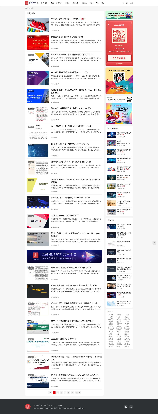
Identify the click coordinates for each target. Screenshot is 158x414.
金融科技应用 (111, 345)
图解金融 (84, 3)
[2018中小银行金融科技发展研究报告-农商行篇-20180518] (38, 380)
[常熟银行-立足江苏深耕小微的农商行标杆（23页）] (38, 167)
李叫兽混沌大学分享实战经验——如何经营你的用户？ (124, 277)
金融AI (119, 341)
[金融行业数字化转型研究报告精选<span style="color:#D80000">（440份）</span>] (111, 177)
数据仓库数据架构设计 (123, 241)
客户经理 (127, 323)
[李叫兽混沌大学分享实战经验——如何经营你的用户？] (111, 278)
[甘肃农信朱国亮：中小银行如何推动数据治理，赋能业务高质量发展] (38, 185)
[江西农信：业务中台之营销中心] (38, 345)
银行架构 (111, 346)
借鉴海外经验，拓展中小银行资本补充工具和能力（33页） (75, 303)
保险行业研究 (111, 319)
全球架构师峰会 (127, 319)
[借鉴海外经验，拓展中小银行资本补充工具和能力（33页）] (38, 309)
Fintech (127, 314)
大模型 (67, 3)
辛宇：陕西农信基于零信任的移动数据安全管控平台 (72, 321)
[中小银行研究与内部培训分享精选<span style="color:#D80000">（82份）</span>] (38, 25)
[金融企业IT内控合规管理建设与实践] (111, 226)
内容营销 (111, 321)
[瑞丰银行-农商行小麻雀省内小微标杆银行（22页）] (38, 273)
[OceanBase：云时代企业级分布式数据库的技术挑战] (111, 269)
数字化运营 (127, 328)
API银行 (119, 314)
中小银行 (31, 19)
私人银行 (111, 335)
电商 (119, 333)
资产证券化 (127, 340)
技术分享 (111, 326)
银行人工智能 (127, 345)
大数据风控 (119, 323)
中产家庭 (111, 316)
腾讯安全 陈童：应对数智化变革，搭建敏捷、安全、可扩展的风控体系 (76, 91)
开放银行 (111, 324)
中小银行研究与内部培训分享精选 (68, 19)
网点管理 (127, 336)
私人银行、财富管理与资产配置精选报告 (124, 203)
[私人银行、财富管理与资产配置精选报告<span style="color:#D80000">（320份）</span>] (111, 203)
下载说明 (59, 405)
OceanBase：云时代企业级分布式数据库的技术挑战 (124, 269)
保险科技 (127, 318)
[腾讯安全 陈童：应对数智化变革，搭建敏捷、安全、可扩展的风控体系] (38, 96)
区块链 (127, 321)
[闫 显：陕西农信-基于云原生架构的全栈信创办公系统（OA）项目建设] (38, 239)
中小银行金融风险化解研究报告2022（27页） (70, 72)
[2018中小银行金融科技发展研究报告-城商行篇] (38, 150)
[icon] (125, 407)
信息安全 (119, 319)
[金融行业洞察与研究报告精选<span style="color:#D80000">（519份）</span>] (111, 186)
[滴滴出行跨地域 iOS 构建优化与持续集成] (111, 235)
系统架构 (111, 336)
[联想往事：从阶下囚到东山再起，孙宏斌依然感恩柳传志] (111, 286)
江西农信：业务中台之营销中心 (64, 339)
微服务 (119, 324)
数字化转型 (119, 328)
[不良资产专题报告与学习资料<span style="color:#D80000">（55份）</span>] (111, 212)
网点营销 (111, 338)
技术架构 (127, 326)
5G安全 (111, 314)
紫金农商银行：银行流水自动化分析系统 (67, 37)
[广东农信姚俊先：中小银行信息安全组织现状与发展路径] (38, 291)
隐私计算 (127, 346)
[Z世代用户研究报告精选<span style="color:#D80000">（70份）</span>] (111, 295)
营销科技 (111, 340)
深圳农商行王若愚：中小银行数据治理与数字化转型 (72, 55)
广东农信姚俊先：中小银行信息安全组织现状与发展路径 (74, 285)
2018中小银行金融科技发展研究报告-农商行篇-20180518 (75, 375)
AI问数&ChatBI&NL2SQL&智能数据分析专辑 (124, 143)
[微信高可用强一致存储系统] (111, 261)
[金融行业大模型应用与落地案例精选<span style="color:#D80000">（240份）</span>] (111, 169)
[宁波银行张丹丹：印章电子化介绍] (38, 221)
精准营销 (127, 335)
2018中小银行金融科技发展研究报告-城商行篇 (70, 144)
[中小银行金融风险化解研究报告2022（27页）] (38, 78)
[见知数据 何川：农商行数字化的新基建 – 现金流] (38, 203)
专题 (97, 3)
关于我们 (51, 405)
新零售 (119, 331)
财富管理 (119, 340)
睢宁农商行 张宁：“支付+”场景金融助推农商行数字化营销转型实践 (76, 358)
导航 (102, 3)
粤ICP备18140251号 (65, 408)
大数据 (111, 323)
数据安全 (111, 331)
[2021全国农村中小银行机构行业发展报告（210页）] (38, 132)
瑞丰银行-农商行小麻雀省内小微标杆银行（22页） (72, 268)
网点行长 (119, 338)
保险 (119, 318)
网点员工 (119, 336)
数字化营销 (111, 328)
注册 (131, 3)
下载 (91, 3)
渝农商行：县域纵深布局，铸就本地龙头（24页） (71, 108)
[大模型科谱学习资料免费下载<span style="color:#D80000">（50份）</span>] (111, 135)
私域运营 (119, 335)
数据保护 (127, 329)
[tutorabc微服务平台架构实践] (111, 252)
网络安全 (127, 338)
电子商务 (127, 333)
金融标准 (111, 343)
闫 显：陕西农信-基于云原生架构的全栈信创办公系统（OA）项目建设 (76, 234)
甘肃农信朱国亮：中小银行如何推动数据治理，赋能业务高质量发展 (76, 181)
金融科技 (58, 3)
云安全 (127, 316)
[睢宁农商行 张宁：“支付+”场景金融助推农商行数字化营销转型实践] (38, 362)
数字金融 (111, 329)
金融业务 (75, 3)
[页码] (79, 392)
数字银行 (119, 329)
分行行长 (119, 321)
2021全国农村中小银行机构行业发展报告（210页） (72, 126)
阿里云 (77, 408)
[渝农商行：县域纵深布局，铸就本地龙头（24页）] (38, 114)
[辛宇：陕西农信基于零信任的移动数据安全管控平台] (38, 327)
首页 (52, 3)
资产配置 (111, 341)
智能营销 (127, 331)
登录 (127, 3)
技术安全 (119, 326)
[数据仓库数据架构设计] (111, 243)
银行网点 (119, 346)
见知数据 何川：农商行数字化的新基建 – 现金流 (70, 198)
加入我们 (36, 405)
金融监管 (119, 343)
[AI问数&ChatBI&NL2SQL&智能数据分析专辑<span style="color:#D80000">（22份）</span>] (111, 143)
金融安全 (127, 341)
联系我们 (43, 405)
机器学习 (111, 333)
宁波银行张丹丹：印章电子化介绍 (65, 215)
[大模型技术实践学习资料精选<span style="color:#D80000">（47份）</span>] (111, 152)
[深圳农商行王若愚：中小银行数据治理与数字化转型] (38, 60)
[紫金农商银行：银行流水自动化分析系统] (38, 42)
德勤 (127, 324)
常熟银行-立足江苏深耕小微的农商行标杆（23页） (72, 162)
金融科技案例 (119, 345)
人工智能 (111, 318)
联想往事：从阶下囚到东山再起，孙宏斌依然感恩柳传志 (124, 286)
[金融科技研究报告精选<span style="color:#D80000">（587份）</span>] (111, 195)
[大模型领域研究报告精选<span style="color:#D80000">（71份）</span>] (111, 160)
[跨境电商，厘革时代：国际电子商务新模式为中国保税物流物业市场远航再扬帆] (111, 303)
